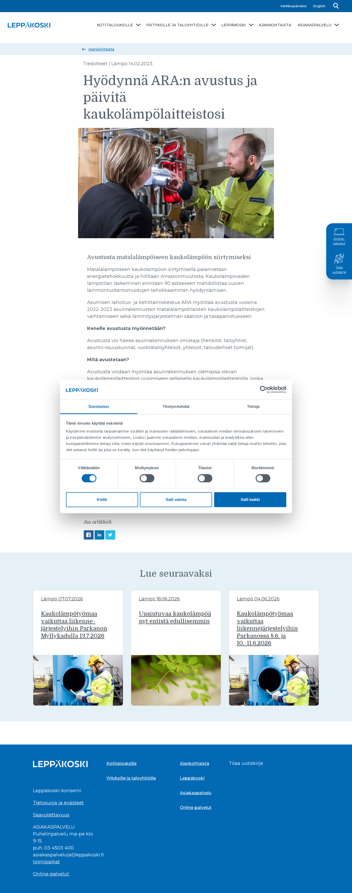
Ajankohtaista (275, 25)
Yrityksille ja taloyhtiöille (177, 25)
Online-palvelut (339, 241)
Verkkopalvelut (293, 6)
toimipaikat (46, 862)
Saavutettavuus (51, 815)
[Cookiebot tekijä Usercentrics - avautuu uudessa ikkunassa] (263, 390)
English (319, 6)
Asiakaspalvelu (314, 25)
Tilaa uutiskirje (339, 269)
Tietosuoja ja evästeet (58, 803)
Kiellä (102, 499)
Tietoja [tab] (253, 406)
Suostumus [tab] (98, 406)
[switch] (147, 478)
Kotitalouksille (115, 25)
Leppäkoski (233, 25)
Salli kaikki (250, 499)
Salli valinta (176, 499)
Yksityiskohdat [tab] (176, 406)
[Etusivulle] (29, 25)
